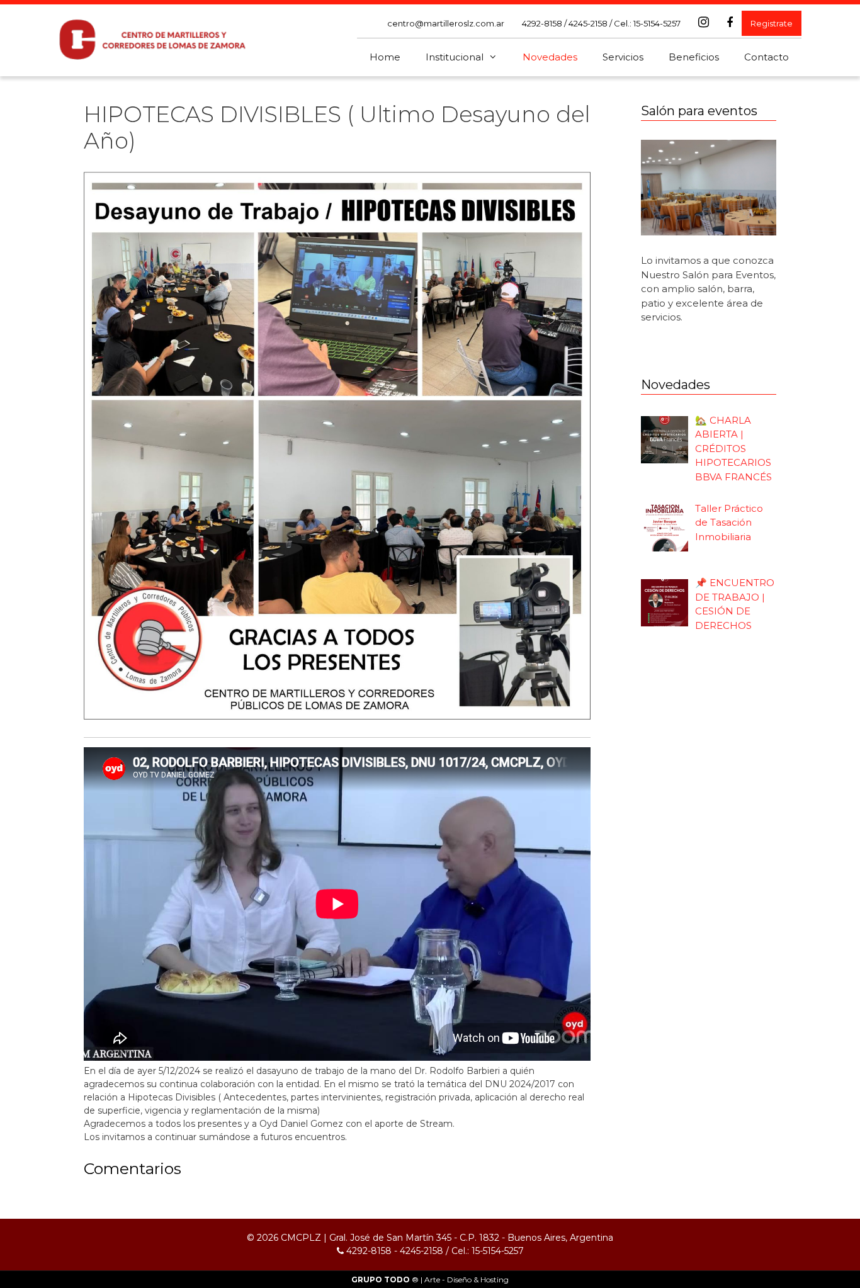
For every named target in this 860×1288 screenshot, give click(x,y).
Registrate (771, 23)
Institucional (455, 57)
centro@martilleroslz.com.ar (445, 23)
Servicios (623, 57)
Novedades (550, 57)
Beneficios (694, 57)
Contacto (766, 57)
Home (385, 57)
